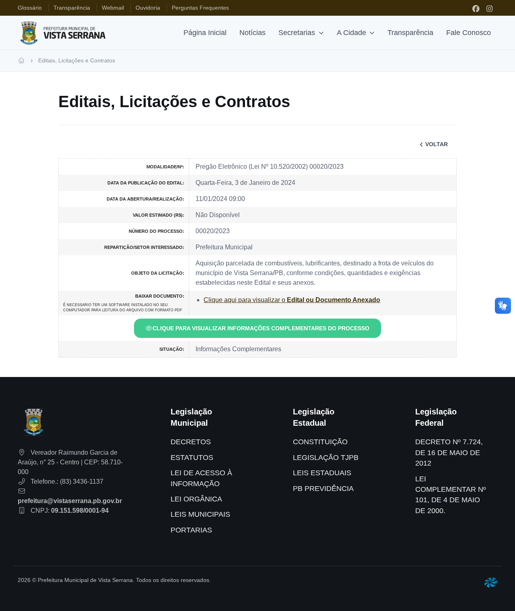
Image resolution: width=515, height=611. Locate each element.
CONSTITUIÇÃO (320, 442)
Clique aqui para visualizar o (292, 299)
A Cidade (351, 33)
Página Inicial (205, 33)
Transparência (410, 33)
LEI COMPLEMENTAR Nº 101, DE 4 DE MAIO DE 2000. (450, 495)
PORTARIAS (191, 530)
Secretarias (296, 33)
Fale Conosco (468, 33)
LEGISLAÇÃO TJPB (325, 458)
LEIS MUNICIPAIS (200, 514)
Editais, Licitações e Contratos (76, 60)
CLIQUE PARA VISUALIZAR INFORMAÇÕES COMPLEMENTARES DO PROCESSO (260, 328)
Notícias (252, 33)
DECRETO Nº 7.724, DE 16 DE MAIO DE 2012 (449, 452)
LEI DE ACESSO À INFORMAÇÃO (201, 478)
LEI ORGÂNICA (196, 499)
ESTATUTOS (192, 458)
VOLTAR (436, 144)
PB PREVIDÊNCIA (323, 489)
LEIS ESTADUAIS (322, 473)
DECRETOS (191, 442)
